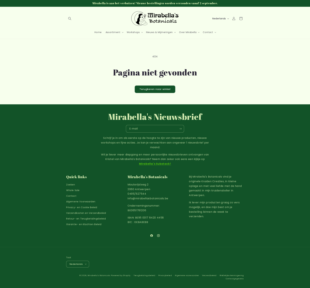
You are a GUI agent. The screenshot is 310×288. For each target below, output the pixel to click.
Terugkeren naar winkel (155, 89)
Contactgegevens (235, 278)
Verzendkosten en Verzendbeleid (86, 213)
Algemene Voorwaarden (80, 201)
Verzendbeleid (209, 275)
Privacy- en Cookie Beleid (81, 207)
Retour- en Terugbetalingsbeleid (86, 218)
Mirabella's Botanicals (99, 275)
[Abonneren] (180, 129)
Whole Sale (73, 190)
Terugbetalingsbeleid (144, 275)
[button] (69, 18)
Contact (71, 196)
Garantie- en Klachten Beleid (84, 224)
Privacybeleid (165, 275)
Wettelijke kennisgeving (232, 275)
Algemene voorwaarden (187, 275)
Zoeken (70, 184)
